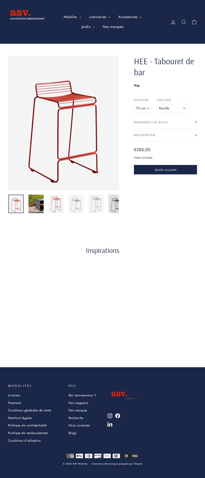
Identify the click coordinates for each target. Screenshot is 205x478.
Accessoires (128, 16)
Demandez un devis (151, 122)
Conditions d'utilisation (24, 440)
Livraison (14, 395)
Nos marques (113, 26)
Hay (137, 85)
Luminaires (98, 16)
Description (144, 135)
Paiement (14, 403)
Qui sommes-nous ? (82, 395)
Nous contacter (79, 425)
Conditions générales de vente (29, 410)
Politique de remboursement (28, 433)
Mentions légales (20, 418)
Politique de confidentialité (27, 425)
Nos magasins (78, 403)
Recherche (75, 418)
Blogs (72, 433)
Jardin (86, 26)
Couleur (164, 100)
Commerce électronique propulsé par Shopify (117, 464)
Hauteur (141, 100)
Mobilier (71, 16)
